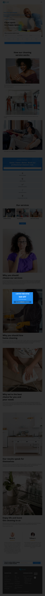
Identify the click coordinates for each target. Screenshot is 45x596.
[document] (22, 298)
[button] (31, 293)
